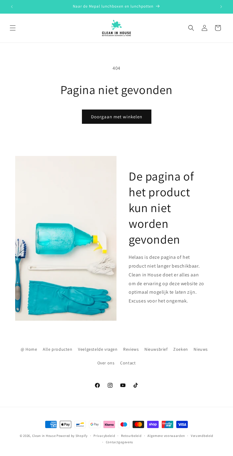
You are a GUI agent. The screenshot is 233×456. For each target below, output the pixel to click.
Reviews (131, 349)
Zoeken (180, 349)
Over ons (106, 363)
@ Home (29, 349)
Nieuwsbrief (156, 349)
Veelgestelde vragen (97, 349)
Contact (128, 363)
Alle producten (57, 349)
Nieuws (201, 349)
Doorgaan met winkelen (116, 117)
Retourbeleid (131, 436)
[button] (12, 28)
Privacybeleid (104, 436)
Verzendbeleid (202, 436)
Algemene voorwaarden (166, 436)
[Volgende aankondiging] (221, 6)
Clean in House (44, 436)
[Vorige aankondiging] (12, 6)
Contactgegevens (119, 442)
